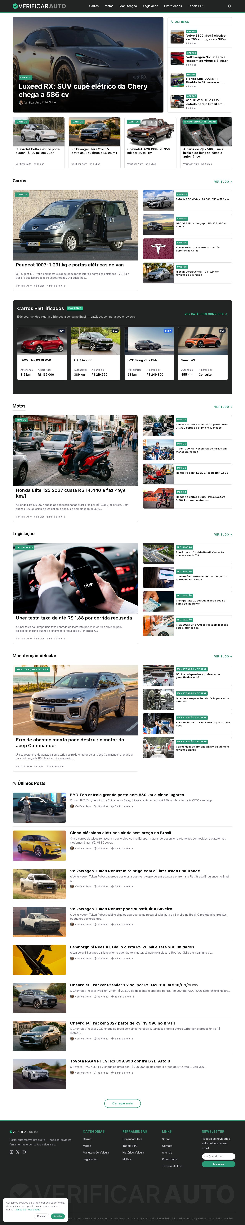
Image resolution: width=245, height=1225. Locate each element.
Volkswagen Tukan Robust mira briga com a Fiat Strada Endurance (135, 871)
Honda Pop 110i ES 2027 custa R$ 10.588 (202, 472)
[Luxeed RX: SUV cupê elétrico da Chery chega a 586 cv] (88, 65)
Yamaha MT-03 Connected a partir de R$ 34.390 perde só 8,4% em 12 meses (202, 426)
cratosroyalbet (139, 1218)
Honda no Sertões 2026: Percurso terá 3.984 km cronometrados (200, 498)
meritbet (202, 1218)
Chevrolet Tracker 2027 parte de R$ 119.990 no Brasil (122, 1023)
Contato (167, 1145)
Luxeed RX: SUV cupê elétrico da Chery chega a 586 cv (83, 90)
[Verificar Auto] (39, 6)
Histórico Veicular (133, 1152)
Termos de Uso (172, 1166)
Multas (126, 1159)
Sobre (166, 1139)
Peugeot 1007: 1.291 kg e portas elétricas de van (70, 265)
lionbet (161, 1218)
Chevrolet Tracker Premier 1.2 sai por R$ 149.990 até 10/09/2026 (134, 985)
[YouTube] (24, 1152)
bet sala (113, 1218)
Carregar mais (122, 1103)
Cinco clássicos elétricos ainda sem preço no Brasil (120, 833)
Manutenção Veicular (200, 121)
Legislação (150, 6)
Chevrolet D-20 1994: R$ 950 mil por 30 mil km (148, 151)
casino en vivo (84, 1218)
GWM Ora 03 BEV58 (35, 360)
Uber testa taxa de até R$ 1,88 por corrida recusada (74, 618)
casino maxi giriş (187, 1218)
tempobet (124, 1218)
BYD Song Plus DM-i (143, 360)
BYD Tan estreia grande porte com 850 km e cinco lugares (127, 795)
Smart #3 (188, 360)
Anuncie (167, 1152)
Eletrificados (173, 6)
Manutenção (128, 6)
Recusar (42, 1216)
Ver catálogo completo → (206, 314)
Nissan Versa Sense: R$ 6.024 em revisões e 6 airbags (197, 273)
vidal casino (101, 1218)
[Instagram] (11, 1152)
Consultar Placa (132, 1139)
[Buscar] (229, 6)
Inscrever (218, 1164)
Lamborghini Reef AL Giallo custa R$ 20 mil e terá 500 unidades (132, 947)
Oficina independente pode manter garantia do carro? (198, 676)
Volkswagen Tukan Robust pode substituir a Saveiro (121, 909)
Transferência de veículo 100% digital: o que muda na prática (202, 578)
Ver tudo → (223, 181)
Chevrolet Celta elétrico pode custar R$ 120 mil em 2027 (38, 151)
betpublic (170, 1218)
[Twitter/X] (18, 1152)
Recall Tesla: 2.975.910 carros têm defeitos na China (198, 249)
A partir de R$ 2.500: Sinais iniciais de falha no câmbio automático (203, 152)
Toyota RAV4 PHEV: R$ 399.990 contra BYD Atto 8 (120, 1061)
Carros (94, 6)
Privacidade (169, 1159)
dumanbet (214, 1218)
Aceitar (58, 1216)
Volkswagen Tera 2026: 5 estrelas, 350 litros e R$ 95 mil (94, 151)
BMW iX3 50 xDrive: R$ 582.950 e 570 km (202, 199)
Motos (109, 6)
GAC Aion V (83, 360)
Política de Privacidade (27, 1209)
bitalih (152, 1218)
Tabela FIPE (196, 6)
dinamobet (226, 1218)
